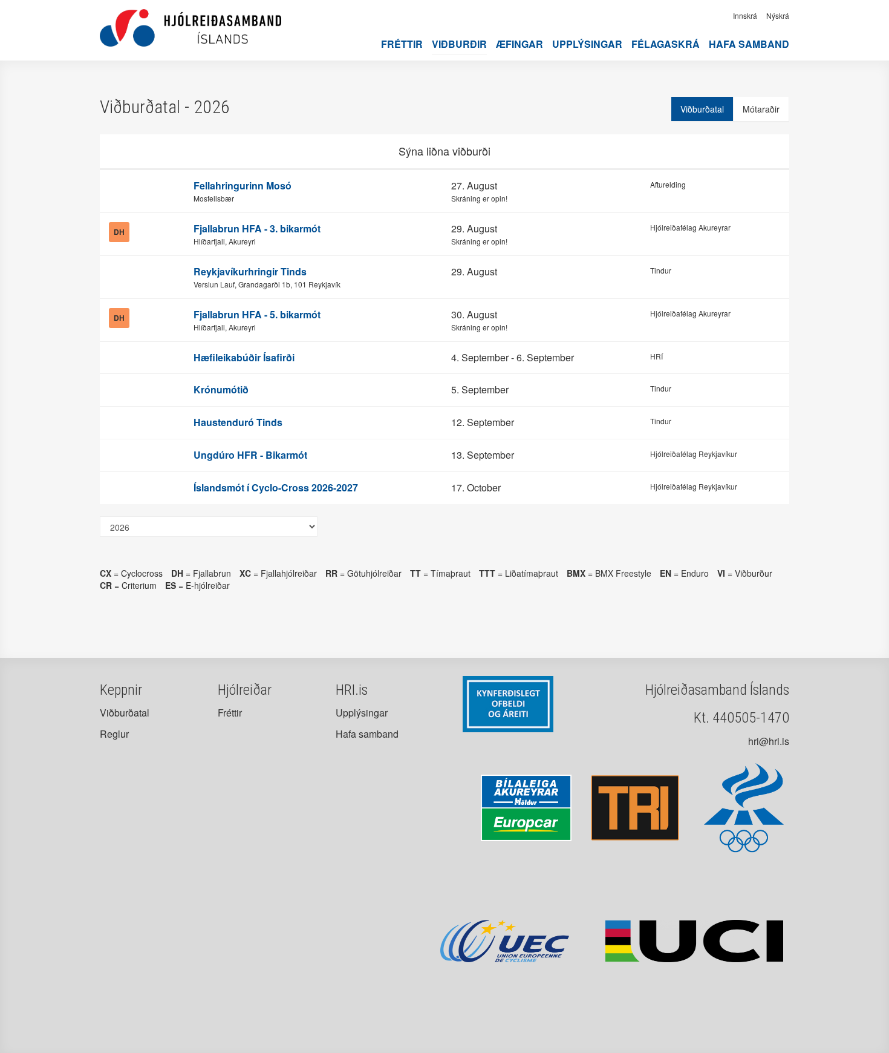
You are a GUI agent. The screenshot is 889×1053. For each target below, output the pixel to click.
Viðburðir (459, 44)
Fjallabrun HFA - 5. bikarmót (257, 314)
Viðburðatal (702, 109)
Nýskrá (777, 15)
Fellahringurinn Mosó (242, 185)
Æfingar (519, 44)
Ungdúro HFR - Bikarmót (250, 455)
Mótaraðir (761, 109)
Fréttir (402, 44)
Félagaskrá (665, 44)
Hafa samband (749, 44)
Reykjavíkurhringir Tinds (250, 271)
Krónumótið (221, 389)
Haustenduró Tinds (238, 422)
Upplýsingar (587, 44)
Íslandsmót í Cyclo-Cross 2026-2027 (276, 487)
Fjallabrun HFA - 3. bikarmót (257, 228)
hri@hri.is (768, 741)
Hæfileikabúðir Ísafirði (244, 357)
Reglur (114, 734)
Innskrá (745, 15)
